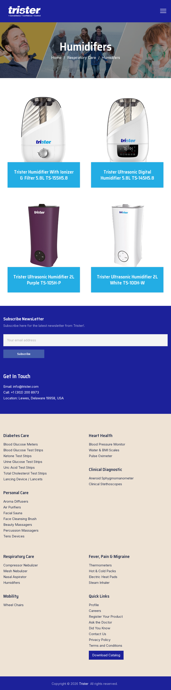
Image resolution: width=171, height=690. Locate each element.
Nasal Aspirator (14, 577)
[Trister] (24, 11)
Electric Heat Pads (103, 577)
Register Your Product (106, 616)
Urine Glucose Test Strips (22, 462)
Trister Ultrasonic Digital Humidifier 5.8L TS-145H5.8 (127, 175)
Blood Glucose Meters (20, 444)
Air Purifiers (12, 507)
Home (56, 57)
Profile (94, 605)
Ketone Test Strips (17, 456)
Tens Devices (13, 536)
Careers (95, 611)
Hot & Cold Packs (102, 571)
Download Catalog (106, 655)
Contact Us (97, 634)
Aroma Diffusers (15, 501)
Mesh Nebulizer (15, 571)
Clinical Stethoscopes (105, 484)
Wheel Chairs (13, 605)
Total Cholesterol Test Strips (25, 473)
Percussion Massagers (21, 530)
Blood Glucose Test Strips (23, 450)
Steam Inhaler (99, 582)
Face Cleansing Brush (20, 519)
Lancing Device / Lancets (23, 479)
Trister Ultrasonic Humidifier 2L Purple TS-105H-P (43, 279)
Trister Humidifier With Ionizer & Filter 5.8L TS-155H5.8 (44, 175)
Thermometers (100, 565)
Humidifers (11, 582)
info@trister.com (26, 386)
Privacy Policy (99, 640)
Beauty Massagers (17, 524)
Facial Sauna (12, 513)
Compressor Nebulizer (20, 565)
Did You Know (99, 628)
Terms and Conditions (105, 645)
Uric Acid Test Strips (19, 467)
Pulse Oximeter (100, 456)
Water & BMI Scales (104, 450)
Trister (84, 684)
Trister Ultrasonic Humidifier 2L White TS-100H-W (127, 279)
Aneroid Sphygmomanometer (111, 478)
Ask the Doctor (100, 622)
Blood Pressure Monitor (107, 444)
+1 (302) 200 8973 (25, 392)
